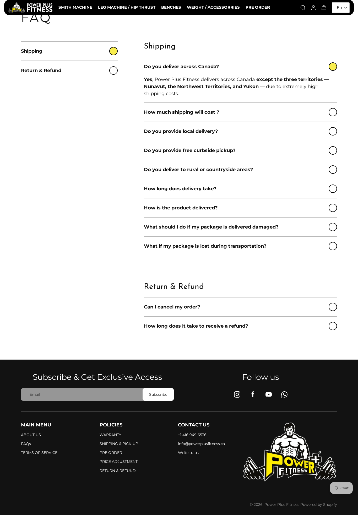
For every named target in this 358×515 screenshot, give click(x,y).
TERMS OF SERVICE (39, 452)
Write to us (188, 452)
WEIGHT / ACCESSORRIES (213, 7)
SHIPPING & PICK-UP (119, 443)
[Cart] (324, 7)
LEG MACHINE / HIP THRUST (126, 7)
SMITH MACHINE (75, 7)
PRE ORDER (258, 7)
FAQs (26, 443)
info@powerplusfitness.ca (201, 443)
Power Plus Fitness (282, 504)
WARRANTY (110, 434)
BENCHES (171, 7)
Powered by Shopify (318, 504)
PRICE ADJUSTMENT (119, 461)
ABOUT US (31, 434)
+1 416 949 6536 (192, 434)
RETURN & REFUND (118, 470)
